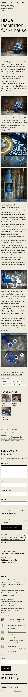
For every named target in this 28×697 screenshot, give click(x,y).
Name (3, 481)
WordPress (17, 691)
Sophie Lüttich (7, 431)
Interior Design (5, 440)
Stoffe (17, 440)
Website (3, 499)
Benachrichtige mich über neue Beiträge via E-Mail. (14, 521)
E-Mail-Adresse (6, 490)
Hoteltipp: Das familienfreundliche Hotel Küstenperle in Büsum (15, 640)
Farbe (9, 438)
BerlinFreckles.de (9, 3)
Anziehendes (13, 433)
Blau (21, 437)
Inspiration (21, 438)
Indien (16, 438)
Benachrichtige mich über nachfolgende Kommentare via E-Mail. (14, 512)
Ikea (12, 438)
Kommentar (5, 463)
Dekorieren (4, 438)
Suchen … (4, 658)
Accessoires (15, 437)
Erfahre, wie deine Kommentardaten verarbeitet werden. (13, 539)
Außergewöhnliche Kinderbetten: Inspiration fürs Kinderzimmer (17, 649)
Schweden (12, 440)
